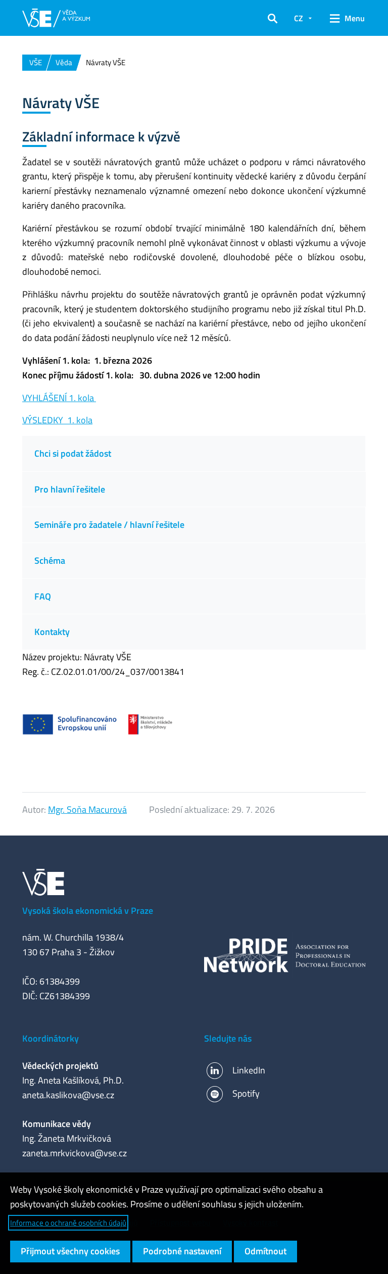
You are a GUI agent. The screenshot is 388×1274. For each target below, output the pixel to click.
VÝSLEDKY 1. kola (57, 420)
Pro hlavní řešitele (69, 489)
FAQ (42, 596)
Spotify (246, 1093)
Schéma (50, 560)
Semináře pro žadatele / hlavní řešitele (109, 524)
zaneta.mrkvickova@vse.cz (74, 1153)
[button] (272, 18)
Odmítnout (265, 1251)
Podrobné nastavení (182, 1251)
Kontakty (52, 632)
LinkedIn (248, 1070)
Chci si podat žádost (72, 453)
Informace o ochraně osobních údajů (68, 1223)
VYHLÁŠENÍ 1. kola (59, 398)
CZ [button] (298, 18)
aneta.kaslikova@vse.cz (68, 1095)
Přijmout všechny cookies (70, 1251)
